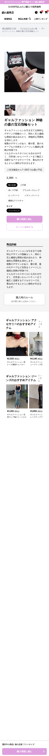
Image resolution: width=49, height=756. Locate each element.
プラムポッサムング (31, 190)
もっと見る (40, 324)
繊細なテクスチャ (16, 200)
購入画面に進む (24, 219)
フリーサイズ (14, 210)
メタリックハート (32, 195)
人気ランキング (41, 19)
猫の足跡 (12, 185)
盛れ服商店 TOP (9, 28)
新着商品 (8, 19)
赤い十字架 (13, 190)
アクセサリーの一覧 (28, 28)
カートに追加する (24, 227)
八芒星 (23, 185)
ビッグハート (14, 195)
